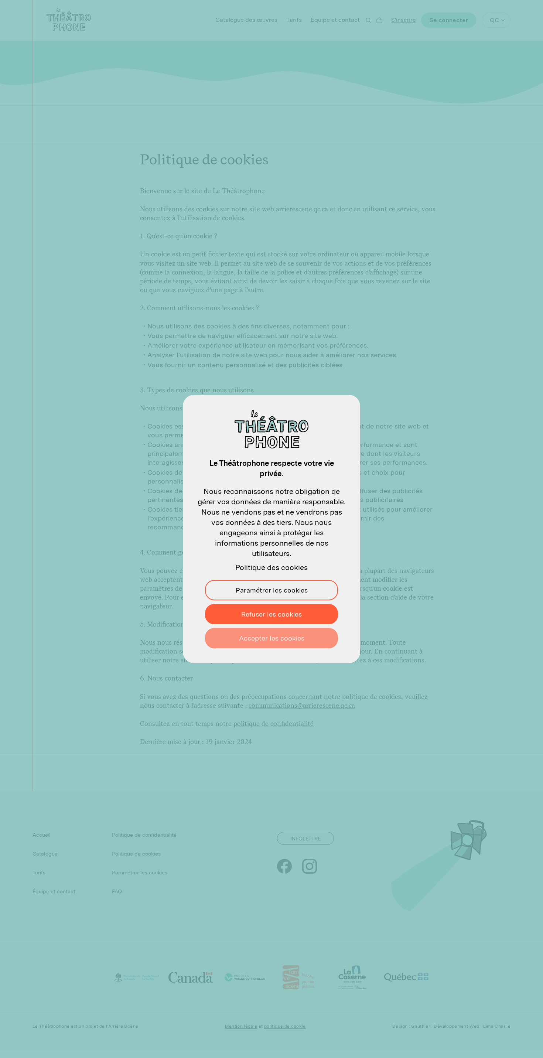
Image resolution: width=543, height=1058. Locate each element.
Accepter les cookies (271, 638)
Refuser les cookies (271, 614)
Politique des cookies (271, 567)
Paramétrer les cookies (272, 590)
